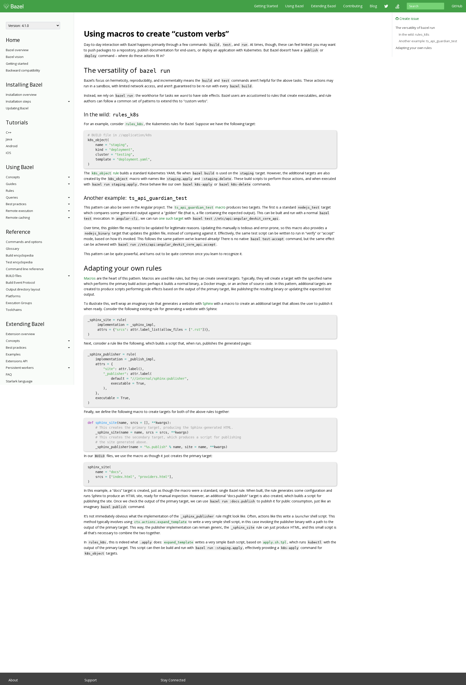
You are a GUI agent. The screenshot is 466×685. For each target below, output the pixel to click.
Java (9, 139)
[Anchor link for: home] (22, 39)
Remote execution (19, 211)
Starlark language (19, 381)
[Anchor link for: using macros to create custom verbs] (233, 33)
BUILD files (14, 276)
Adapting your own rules (414, 48)
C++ (8, 132)
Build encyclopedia (19, 255)
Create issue (409, 18)
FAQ (9, 374)
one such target (171, 218)
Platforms (13, 296)
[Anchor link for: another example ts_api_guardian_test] (190, 197)
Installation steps (18, 101)
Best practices (16, 204)
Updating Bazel (17, 108)
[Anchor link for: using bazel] (36, 166)
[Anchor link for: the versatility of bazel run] (174, 69)
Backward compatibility (23, 70)
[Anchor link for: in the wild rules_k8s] (142, 114)
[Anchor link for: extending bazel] (47, 323)
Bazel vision (15, 57)
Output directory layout (23, 289)
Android (11, 146)
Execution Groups (19, 303)
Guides (11, 184)
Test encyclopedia (19, 262)
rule (105, 173)
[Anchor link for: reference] (32, 231)
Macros (90, 278)
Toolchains (14, 309)
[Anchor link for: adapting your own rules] (165, 267)
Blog (373, 6)
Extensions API (16, 361)
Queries (12, 197)
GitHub (457, 6)
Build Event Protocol (20, 282)
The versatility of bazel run (415, 27)
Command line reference (25, 269)
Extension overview (20, 334)
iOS (8, 153)
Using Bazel (294, 6)
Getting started (17, 63)
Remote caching (18, 217)
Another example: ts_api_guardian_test (428, 41)
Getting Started (266, 6)
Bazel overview (17, 50)
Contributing (352, 6)
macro (200, 207)
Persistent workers (20, 367)
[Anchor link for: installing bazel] (45, 84)
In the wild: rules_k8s (414, 34)
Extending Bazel (323, 6)
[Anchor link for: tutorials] (30, 122)
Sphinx (208, 303)
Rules (10, 190)
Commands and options (24, 242)
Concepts (13, 177)
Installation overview (21, 94)
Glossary (12, 248)
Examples (13, 354)
